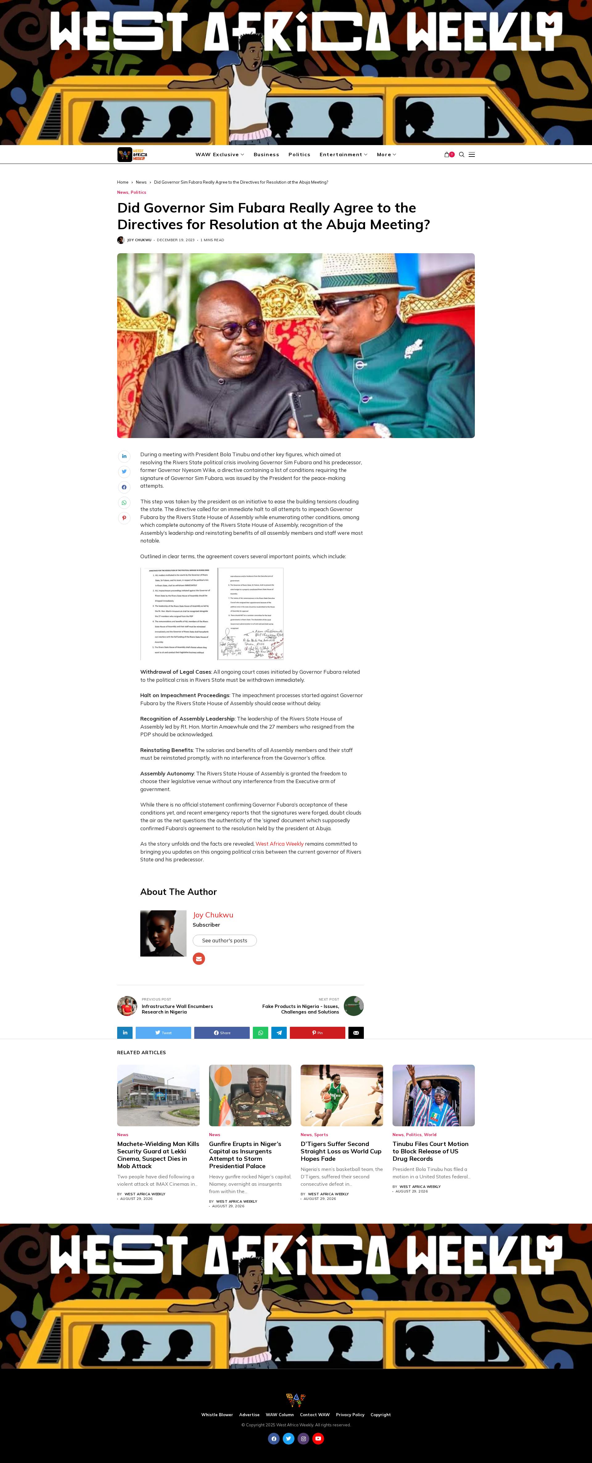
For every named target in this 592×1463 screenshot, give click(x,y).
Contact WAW (315, 1414)
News (141, 182)
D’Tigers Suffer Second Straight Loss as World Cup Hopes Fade (341, 1151)
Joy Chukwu (139, 240)
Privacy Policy (350, 1414)
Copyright (381, 1414)
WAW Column (280, 1414)
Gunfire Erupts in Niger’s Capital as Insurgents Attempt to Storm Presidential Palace (245, 1155)
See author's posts (224, 940)
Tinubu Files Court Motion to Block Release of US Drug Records (431, 1151)
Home (123, 182)
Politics (138, 192)
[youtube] (318, 1439)
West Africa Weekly (145, 1194)
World (430, 1134)
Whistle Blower (217, 1414)
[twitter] (288, 1439)
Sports (321, 1134)
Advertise (249, 1414)
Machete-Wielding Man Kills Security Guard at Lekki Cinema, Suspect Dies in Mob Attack (158, 1155)
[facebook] (274, 1439)
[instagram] (303, 1439)
